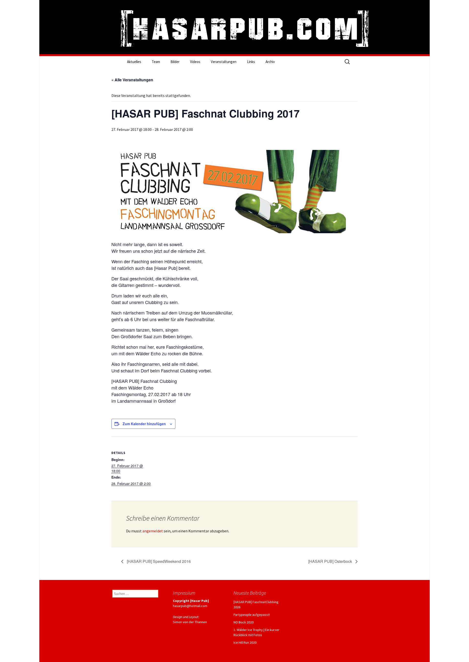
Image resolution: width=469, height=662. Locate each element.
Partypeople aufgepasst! (252, 614)
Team (156, 61)
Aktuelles (134, 61)
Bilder (175, 61)
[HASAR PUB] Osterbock (330, 561)
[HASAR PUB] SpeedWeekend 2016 (158, 561)
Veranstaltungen (223, 61)
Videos (195, 61)
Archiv (270, 61)
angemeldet (152, 530)
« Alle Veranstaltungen (132, 80)
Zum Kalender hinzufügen (144, 423)
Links (251, 61)
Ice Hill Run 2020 (245, 642)
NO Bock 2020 (244, 622)
